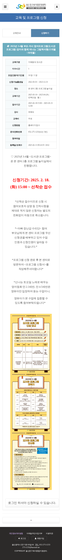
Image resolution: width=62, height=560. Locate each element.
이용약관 (49, 533)
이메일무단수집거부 (34, 533)
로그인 (23, 538)
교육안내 (17, 33)
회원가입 (40, 538)
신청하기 (45, 33)
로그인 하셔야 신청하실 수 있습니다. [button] (32, 502)
